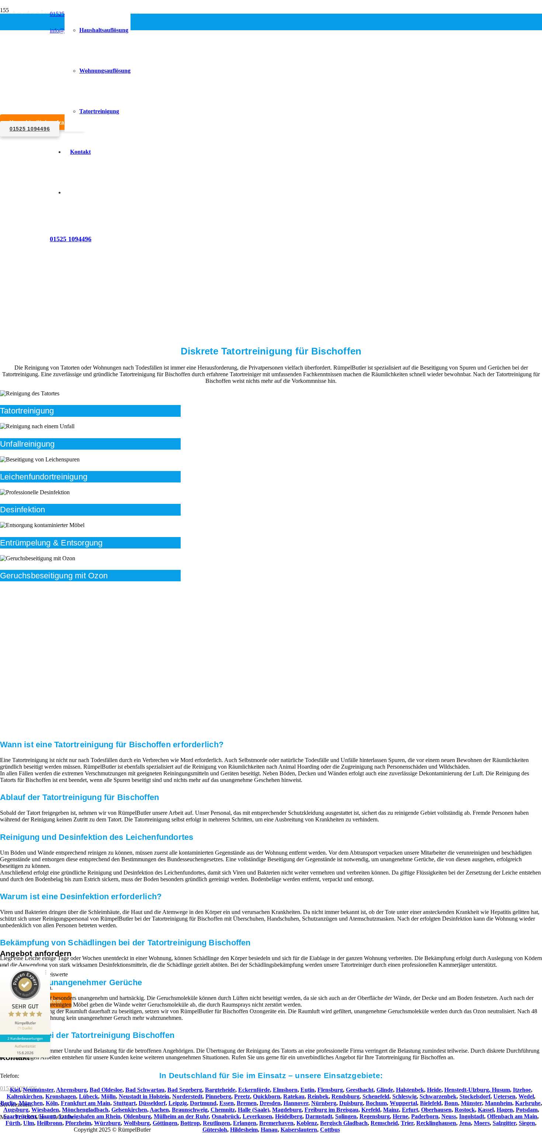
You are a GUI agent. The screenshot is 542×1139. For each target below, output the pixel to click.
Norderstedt (187, 1096)
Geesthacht (360, 1090)
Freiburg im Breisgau (331, 1110)
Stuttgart (124, 1103)
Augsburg (15, 1110)
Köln (52, 1103)
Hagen (505, 1110)
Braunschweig (190, 1110)
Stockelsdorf (474, 1096)
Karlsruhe (528, 1103)
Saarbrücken (19, 1116)
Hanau (269, 1129)
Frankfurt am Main (85, 1103)
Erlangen (244, 1123)
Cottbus (330, 1129)
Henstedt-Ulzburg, (468, 1090)
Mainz (391, 1110)
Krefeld (370, 1110)
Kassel (486, 1110)
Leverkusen (257, 1116)
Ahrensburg (71, 1090)
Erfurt (410, 1110)
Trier (407, 1123)
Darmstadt (318, 1116)
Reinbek (318, 1096)
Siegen (527, 1123)
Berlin (8, 1103)
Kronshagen (60, 1096)
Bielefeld (430, 1103)
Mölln (108, 1096)
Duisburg (351, 1103)
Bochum (376, 1103)
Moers (482, 1123)
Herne (400, 1116)
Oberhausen (436, 1110)
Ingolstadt (471, 1116)
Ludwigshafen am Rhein (90, 1116)
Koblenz (306, 1123)
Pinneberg (218, 1096)
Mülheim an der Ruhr (181, 1116)
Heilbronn (49, 1123)
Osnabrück (226, 1116)
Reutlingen (216, 1123)
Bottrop (190, 1123)
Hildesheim (244, 1129)
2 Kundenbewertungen (25, 1038)
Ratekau (294, 1096)
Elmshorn (285, 1090)
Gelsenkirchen (129, 1110)
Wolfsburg (137, 1123)
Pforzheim (78, 1123)
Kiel (15, 1090)
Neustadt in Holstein (144, 1096)
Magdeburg (287, 1110)
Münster (471, 1103)
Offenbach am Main (512, 1116)
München (31, 1103)
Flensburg (330, 1090)
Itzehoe (522, 1090)
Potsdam (527, 1110)
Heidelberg (288, 1116)
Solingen (346, 1116)
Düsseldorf (152, 1103)
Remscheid (384, 1123)
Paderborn (424, 1116)
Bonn (451, 1103)
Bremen (247, 1103)
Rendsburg (345, 1096)
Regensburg (374, 1116)
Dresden (270, 1103)
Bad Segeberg (184, 1090)
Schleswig (404, 1096)
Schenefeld (375, 1096)
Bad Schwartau (144, 1090)
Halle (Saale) (253, 1110)
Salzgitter (504, 1123)
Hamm (47, 1116)
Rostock (465, 1110)
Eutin (307, 1090)
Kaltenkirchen (24, 1096)
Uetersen (504, 1096)
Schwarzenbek (438, 1096)
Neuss (448, 1116)
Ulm (28, 1123)
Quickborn (266, 1096)
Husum (501, 1090)
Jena (465, 1123)
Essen (226, 1103)
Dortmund (203, 1103)
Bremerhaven (276, 1123)
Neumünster (38, 1090)
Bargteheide (220, 1090)
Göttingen (165, 1123)
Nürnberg (323, 1103)
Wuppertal (403, 1103)
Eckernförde (254, 1090)
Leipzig (177, 1103)
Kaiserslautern (299, 1129)
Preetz (242, 1096)
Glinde (384, 1090)
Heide (434, 1090)
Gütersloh (214, 1129)
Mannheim (498, 1103)
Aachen (159, 1110)
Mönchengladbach (85, 1110)
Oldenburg (137, 1116)
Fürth (13, 1123)
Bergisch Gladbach (344, 1123)
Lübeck (88, 1096)
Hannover (296, 1103)
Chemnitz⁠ (223, 1110)
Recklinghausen (436, 1123)
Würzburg (107, 1123)
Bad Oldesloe (106, 1090)
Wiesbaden (45, 1110)
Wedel (526, 1096)
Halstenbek (410, 1090)
